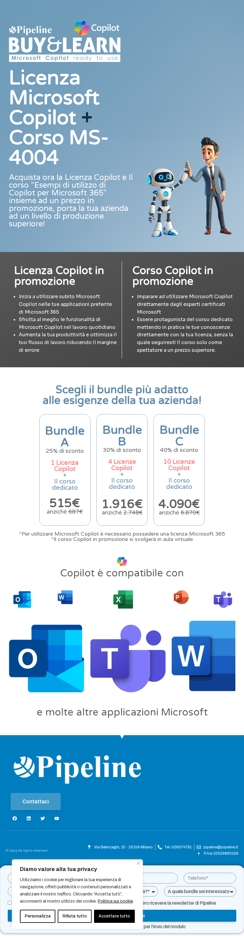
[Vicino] (138, 863)
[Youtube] (56, 818)
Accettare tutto (114, 916)
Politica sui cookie (115, 901)
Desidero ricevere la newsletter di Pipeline (173, 903)
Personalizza (38, 916)
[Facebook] (14, 818)
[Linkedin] (28, 818)
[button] (36, 801)
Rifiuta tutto (74, 916)
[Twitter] (42, 818)
